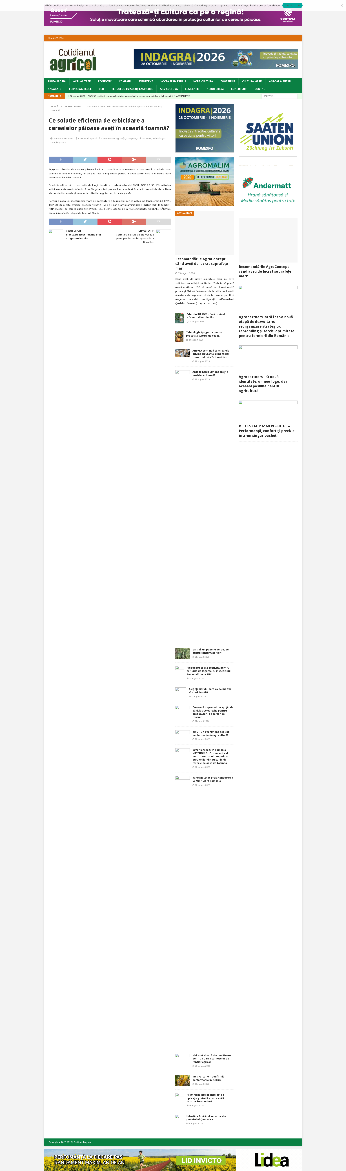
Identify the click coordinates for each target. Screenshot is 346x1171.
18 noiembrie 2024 (63, 138)
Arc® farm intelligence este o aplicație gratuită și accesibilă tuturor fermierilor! (206, 1098)
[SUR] (268, 155)
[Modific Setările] (341, 5)
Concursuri (239, 89)
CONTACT (261, 89)
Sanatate (54, 89)
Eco (101, 89)
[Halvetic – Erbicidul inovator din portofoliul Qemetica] (179, 1120)
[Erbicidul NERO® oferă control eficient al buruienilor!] (179, 318)
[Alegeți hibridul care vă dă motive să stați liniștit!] (180, 692)
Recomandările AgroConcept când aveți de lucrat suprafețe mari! (201, 263)
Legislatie (192, 89)
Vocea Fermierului (173, 81)
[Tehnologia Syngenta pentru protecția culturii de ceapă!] (179, 336)
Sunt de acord (292, 5)
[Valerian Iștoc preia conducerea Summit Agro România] (182, 911)
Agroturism (215, 89)
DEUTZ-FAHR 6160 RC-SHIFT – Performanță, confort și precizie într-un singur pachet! (266, 431)
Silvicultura (169, 89)
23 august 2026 (186, 273)
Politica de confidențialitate (265, 5)
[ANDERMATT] (268, 212)
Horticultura (203, 81)
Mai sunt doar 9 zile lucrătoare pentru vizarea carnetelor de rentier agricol (211, 1058)
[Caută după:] (279, 96)
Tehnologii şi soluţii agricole (132, 89)
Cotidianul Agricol (87, 138)
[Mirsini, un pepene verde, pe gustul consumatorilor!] (182, 653)
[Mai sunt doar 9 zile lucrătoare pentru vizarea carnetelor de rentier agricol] (182, 1058)
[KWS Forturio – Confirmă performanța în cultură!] (182, 1080)
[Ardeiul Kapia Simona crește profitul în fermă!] (182, 505)
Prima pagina (57, 81)
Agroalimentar (280, 81)
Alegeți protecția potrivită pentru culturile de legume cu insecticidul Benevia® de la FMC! (208, 671)
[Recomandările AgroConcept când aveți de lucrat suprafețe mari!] (204, 233)
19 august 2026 (202, 1084)
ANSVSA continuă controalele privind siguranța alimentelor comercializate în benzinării (210, 354)
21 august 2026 (202, 657)
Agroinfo (120, 138)
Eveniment (146, 81)
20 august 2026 (202, 739)
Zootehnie (227, 81)
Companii (125, 81)
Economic (105, 81)
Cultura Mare (252, 81)
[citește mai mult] (206, 303)
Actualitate (82, 81)
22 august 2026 (202, 361)
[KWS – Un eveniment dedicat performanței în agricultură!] (182, 735)
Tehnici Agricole (80, 89)
